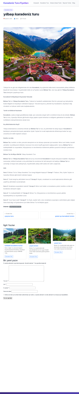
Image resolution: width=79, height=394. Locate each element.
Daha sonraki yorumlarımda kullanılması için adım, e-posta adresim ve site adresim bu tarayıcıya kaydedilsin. (36, 295)
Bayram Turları (67, 3)
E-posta (6, 288)
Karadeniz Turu (44, 3)
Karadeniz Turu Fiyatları (15, 3)
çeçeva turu (9, 216)
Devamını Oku (8, 256)
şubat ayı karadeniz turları (64, 216)
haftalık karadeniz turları (14, 246)
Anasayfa (36, 3)
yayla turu (58, 243)
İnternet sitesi (7, 291)
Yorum (5, 281)
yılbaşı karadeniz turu (15, 206)
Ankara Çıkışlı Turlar (56, 3)
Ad (4, 284)
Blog (73, 3)
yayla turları (33, 246)
